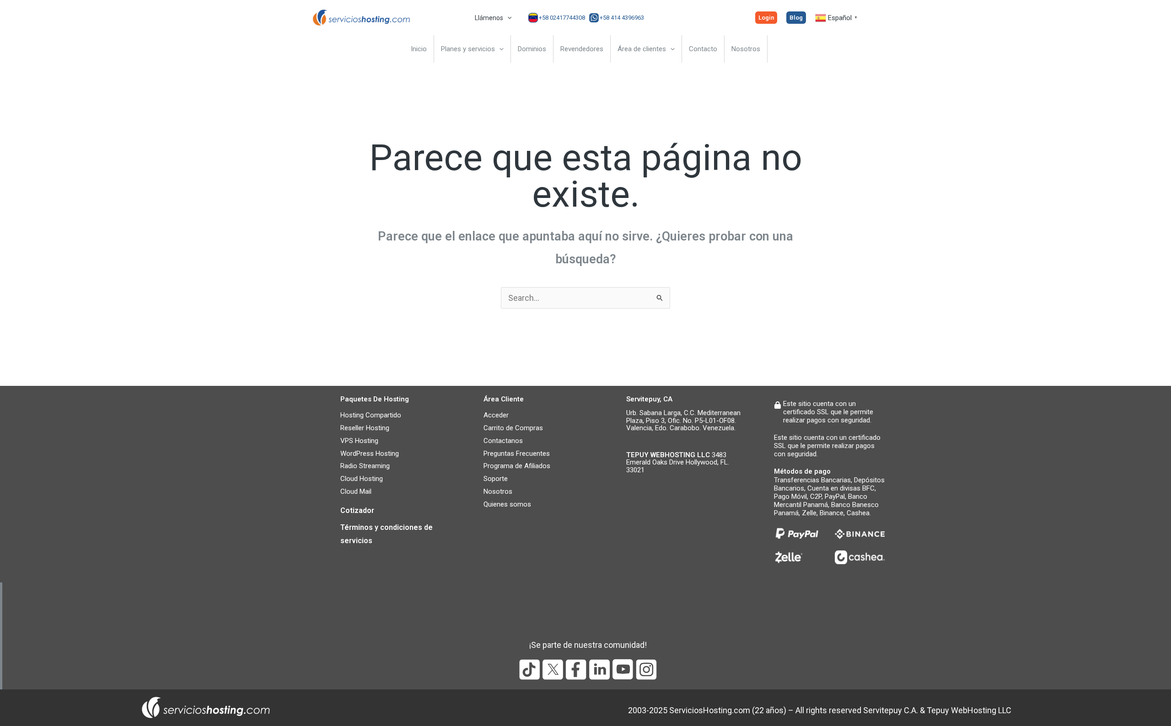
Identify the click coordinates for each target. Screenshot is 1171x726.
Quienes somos (507, 504)
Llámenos (489, 17)
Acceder (496, 415)
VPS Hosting (359, 441)
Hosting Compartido (370, 415)
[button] (507, 18)
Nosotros (497, 491)
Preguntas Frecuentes (516, 453)
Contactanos (503, 441)
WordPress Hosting (369, 453)
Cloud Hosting (361, 479)
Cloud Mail (355, 491)
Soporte (495, 479)
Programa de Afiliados (516, 466)
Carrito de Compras (513, 428)
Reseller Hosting (364, 428)
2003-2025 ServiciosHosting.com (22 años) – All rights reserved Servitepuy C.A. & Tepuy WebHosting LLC (819, 710)
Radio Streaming (365, 466)
